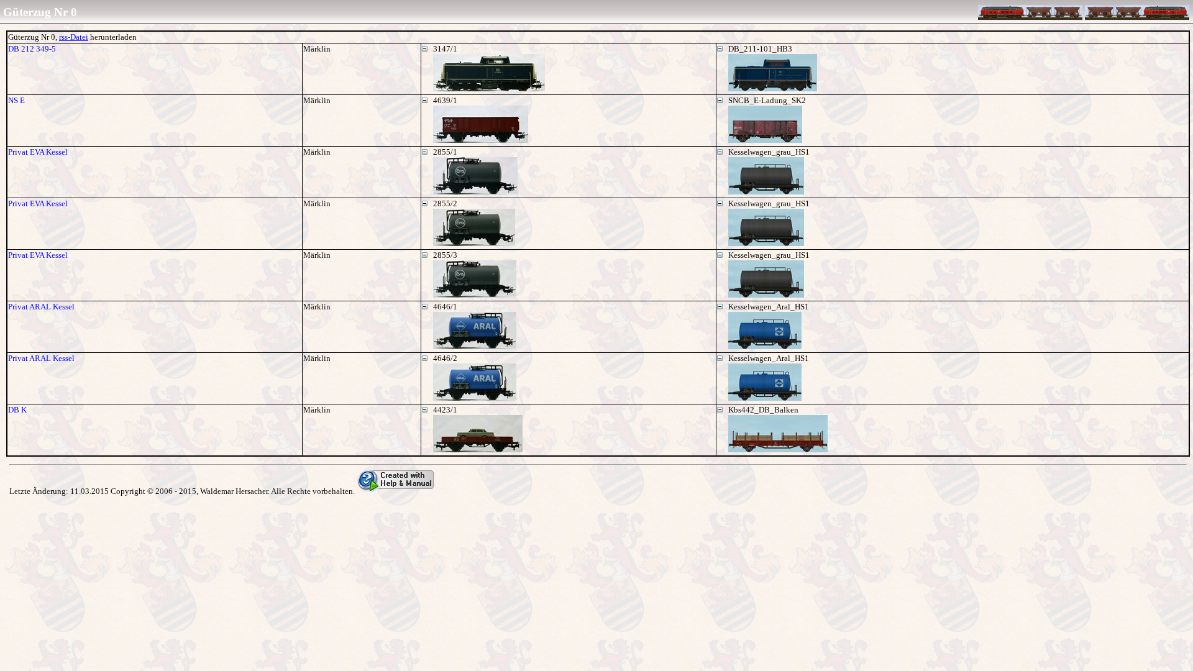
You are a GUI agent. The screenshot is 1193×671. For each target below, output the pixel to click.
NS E (16, 100)
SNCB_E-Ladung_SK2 (767, 100)
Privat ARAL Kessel (41, 306)
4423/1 (445, 409)
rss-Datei (73, 37)
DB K (17, 409)
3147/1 (445, 48)
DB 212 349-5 (32, 48)
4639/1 (445, 100)
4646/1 (445, 306)
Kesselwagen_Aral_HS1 (768, 306)
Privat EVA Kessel (38, 152)
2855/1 (445, 152)
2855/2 (445, 203)
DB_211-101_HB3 (760, 48)
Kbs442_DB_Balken (763, 409)
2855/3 (445, 255)
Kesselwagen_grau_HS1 (769, 152)
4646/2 (445, 358)
